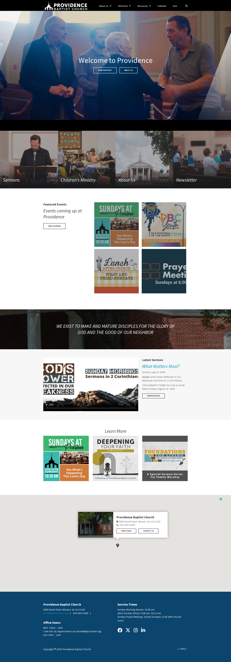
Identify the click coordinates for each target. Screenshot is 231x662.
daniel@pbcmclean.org (55, 613)
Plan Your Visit (105, 70)
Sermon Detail (153, 396)
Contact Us (148, 531)
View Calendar (54, 226)
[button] (117, 546)
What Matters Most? (161, 366)
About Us (128, 70)
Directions (126, 531)
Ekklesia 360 (182, 649)
